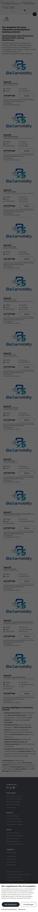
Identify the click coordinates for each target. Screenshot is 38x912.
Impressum (22, 909)
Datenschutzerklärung (9, 909)
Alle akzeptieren (11, 904)
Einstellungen (28, 904)
